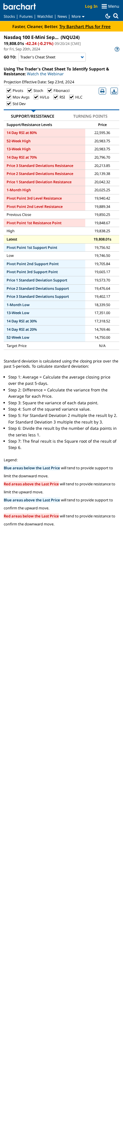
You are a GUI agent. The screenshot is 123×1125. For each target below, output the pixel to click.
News (62, 16)
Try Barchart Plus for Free (85, 26)
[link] (116, 49)
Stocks (9, 16)
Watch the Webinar (45, 73)
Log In (91, 6)
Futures (26, 16)
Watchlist (45, 16)
